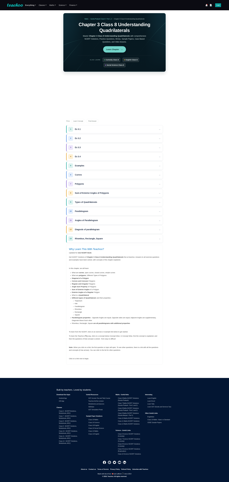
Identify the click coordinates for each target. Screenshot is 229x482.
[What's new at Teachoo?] (206, 5)
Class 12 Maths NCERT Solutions (129, 424)
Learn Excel (151, 401)
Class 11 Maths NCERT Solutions (128, 421)
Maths (51, 5)
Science (62, 5)
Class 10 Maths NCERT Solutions (129, 418)
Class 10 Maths (93, 419)
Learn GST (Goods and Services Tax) (159, 407)
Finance (72, 5)
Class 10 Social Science (96, 428)
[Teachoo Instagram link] (109, 462)
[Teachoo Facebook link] (104, 462)
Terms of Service (103, 469)
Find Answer (92, 121)
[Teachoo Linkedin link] (124, 462)
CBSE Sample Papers (154, 422)
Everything (29, 5)
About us (84, 469)
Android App (63, 398)
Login (218, 5)
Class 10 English (93, 425)
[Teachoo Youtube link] (119, 462)
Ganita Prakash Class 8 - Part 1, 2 (101, 19)
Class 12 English (93, 434)
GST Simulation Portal (95, 409)
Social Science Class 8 (115, 65)
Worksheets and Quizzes (96, 404)
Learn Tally (150, 404)
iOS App (61, 401)
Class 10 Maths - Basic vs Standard (158, 419)
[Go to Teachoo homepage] (15, 5)
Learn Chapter (114, 49)
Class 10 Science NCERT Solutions (129, 454)
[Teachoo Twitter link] (114, 462)
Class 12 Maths (93, 431)
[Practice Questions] (211, 5)
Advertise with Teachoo (140, 469)
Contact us (92, 469)
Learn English (151, 398)
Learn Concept (78, 121)
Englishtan (150, 417)
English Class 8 (131, 60)
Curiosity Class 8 (112, 60)
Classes (42, 5)
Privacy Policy (115, 469)
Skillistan (91, 407)
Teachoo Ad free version (96, 401)
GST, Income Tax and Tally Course (99, 398)
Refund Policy (126, 469)
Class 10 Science (94, 422)
